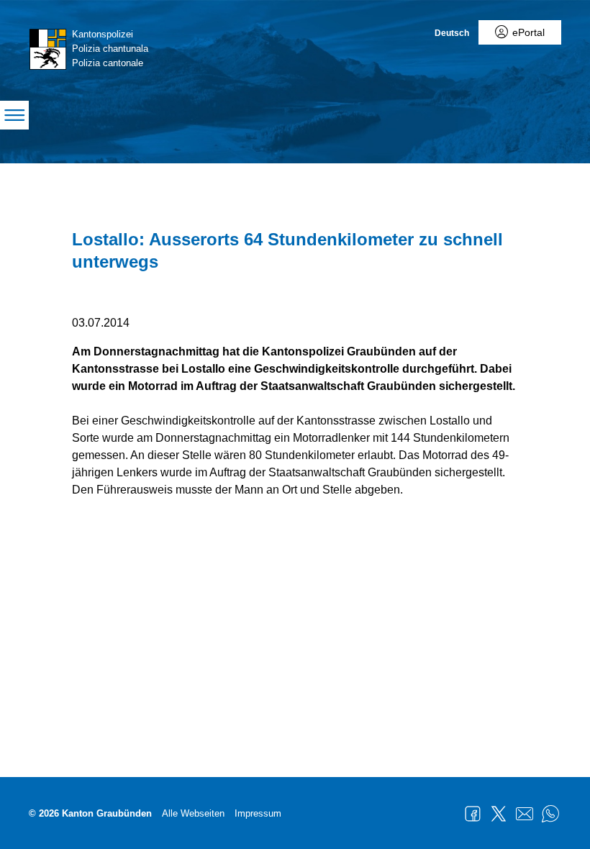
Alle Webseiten (193, 813)
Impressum (258, 813)
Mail (524, 814)
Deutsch (452, 33)
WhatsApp (550, 814)
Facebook (473, 814)
